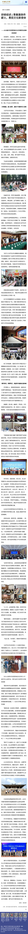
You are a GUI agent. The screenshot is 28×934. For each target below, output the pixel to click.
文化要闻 (7, 9)
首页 (3, 9)
